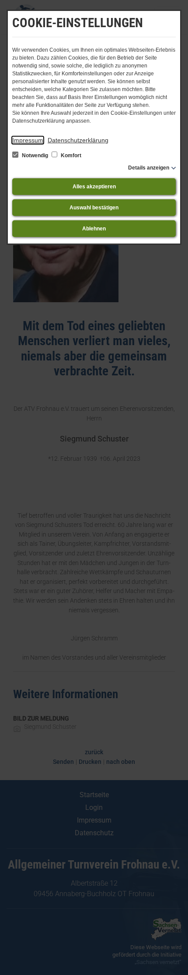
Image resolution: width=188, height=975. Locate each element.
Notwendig (35, 155)
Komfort (70, 155)
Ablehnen (94, 229)
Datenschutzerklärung (78, 140)
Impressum (27, 140)
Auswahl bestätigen (94, 208)
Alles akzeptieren (94, 187)
